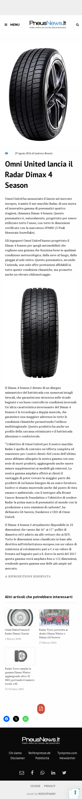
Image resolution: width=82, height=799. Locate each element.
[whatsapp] (42, 773)
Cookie (35, 786)
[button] (41, 94)
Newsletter (67, 758)
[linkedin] (53, 773)
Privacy (49, 786)
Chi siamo (15, 753)
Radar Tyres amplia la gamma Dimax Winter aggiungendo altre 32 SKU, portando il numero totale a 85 (20, 676)
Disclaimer (17, 758)
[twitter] (64, 773)
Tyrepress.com (67, 753)
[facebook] (32, 773)
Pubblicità (42, 758)
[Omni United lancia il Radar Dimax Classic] (20, 618)
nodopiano (46, 794)
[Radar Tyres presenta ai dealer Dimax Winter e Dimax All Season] (54, 618)
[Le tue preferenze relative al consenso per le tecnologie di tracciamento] (75, 792)
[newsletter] (21, 773)
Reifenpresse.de (39, 753)
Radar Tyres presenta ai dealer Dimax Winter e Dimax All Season (53, 633)
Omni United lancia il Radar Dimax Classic (17, 631)
